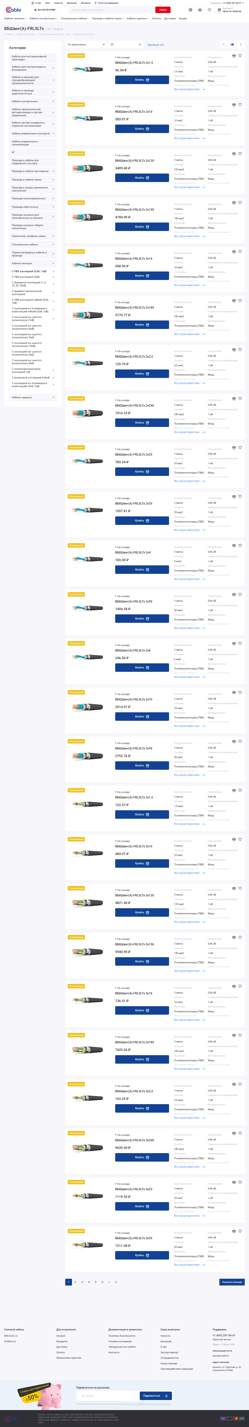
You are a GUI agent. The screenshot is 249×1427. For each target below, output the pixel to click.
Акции (183, 18)
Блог (47, 3)
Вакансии (72, 3)
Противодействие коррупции (177, 1369)
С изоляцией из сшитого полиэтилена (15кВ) (27, 344)
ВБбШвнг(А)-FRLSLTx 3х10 (133, 846)
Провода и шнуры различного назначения (30, 189)
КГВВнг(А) (10, 1341)
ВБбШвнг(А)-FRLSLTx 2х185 (134, 307)
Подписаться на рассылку (93, 1387)
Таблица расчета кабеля (122, 1346)
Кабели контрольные (43, 18)
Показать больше (232, 1282)
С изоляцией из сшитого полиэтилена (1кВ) (27, 319)
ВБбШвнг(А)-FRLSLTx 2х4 (133, 552)
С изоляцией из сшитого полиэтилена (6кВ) (27, 327)
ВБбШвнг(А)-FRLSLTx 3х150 (134, 944)
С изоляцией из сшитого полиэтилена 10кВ (27, 336)
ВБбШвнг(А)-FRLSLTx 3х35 (133, 1238)
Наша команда (169, 1363)
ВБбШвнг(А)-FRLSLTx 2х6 (133, 650)
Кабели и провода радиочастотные (23, 92)
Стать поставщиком (108, 3)
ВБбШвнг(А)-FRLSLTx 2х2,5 (134, 356)
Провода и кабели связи (107, 18)
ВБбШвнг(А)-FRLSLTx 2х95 (133, 748)
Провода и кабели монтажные (30, 171)
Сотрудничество (170, 1357)
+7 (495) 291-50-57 (225, 3)
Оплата (156, 18)
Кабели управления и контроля (31, 133)
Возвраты (62, 1341)
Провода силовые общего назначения (27, 227)
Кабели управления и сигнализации (25, 143)
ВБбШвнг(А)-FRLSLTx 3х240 (134, 1140)
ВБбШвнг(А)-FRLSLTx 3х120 (134, 895)
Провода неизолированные (29, 198)
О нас (38, 3)
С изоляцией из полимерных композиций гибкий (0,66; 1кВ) (30, 310)
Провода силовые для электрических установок (27, 216)
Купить (139, 79)
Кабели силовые (14, 18)
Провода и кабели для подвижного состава (25, 162)
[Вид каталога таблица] (241, 44)
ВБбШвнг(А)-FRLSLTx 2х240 (134, 405)
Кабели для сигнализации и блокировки (29, 68)
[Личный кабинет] (190, 10)
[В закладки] (240, 55)
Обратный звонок (222, 1339)
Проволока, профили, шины (29, 236)
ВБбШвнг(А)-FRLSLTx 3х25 (133, 1189)
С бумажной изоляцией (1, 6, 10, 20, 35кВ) (29, 284)
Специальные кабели (74, 18)
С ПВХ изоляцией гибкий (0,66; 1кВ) (30, 301)
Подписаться (151, 1395)
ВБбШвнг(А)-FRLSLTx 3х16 (133, 993)
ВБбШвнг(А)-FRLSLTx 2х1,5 (134, 62)
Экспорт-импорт (170, 1352)
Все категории (46, 9)
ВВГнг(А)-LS (10, 1335)
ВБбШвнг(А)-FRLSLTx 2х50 (133, 601)
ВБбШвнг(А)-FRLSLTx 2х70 (133, 699)
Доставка (170, 18)
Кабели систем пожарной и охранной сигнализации (28, 124)
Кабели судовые (137, 18)
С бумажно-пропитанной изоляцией (27, 293)
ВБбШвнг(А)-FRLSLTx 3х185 (134, 1042)
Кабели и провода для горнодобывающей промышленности (25, 80)
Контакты (86, 3)
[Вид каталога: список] (232, 44)
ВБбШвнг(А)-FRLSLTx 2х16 (133, 258)
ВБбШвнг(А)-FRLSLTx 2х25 (133, 454)
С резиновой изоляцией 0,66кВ (30, 377)
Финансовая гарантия (68, 1357)
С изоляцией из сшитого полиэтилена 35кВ (27, 362)
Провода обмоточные (25, 206)
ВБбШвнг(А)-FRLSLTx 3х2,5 (134, 1091)
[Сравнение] (199, 10)
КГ (13, 152)
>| (116, 1282)
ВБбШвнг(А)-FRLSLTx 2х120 (134, 160)
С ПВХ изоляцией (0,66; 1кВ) (29, 271)
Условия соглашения (120, 1341)
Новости (58, 3)
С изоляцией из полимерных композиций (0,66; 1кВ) (29, 385)
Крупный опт (156, 44)
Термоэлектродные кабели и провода (29, 254)
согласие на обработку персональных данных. (148, 1404)
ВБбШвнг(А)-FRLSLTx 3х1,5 (134, 797)
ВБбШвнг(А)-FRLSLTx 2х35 (133, 503)
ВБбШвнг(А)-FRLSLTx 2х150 (134, 209)
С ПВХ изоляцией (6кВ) (26, 276)
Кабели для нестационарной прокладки (29, 58)
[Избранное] (209, 10)
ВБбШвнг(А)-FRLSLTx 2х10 (133, 111)
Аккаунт (61, 1335)
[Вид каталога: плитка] (223, 44)
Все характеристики (187, 89)
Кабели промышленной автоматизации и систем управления (27, 112)
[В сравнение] (234, 55)
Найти (163, 9)
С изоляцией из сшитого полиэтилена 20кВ (27, 353)
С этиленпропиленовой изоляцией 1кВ (26, 370)
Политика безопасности (121, 1335)
